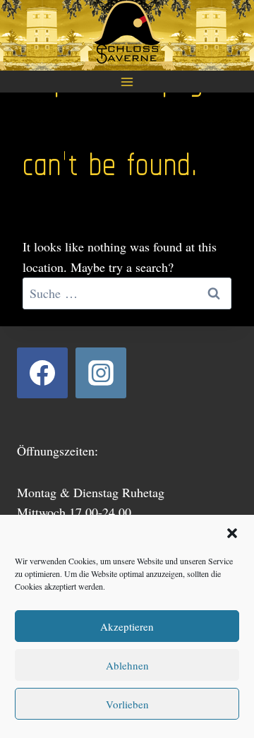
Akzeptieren (127, 626)
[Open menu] (127, 82)
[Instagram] (100, 372)
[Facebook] (42, 372)
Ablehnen (127, 665)
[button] (232, 533)
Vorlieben (127, 704)
